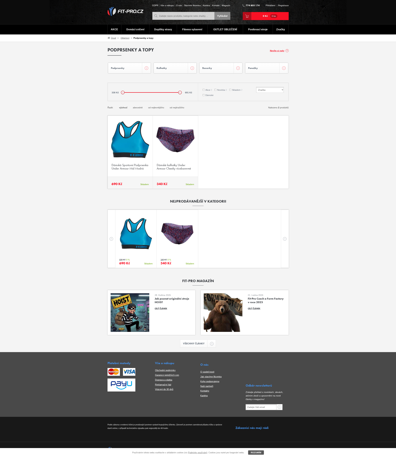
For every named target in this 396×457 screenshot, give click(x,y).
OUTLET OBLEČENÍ (225, 29)
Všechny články (193, 343)
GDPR (155, 5)
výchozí (123, 107)
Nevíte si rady (277, 50)
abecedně (138, 107)
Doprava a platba (163, 380)
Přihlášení (270, 5)
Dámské (209, 95)
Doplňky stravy (163, 29)
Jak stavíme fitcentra (211, 376)
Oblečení (125, 38)
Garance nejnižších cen (167, 375)
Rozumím (256, 452)
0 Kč (269, 16)
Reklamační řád (163, 384)
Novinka (222, 90)
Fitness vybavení (192, 29)
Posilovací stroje (258, 29)
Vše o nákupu (167, 5)
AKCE (114, 29)
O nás (179, 5)
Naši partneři (206, 386)
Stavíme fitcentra (192, 5)
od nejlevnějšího (156, 107)
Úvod (113, 38)
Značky (280, 29)
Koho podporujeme (209, 381)
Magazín (226, 5)
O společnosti (207, 371)
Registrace (283, 5)
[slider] (123, 92)
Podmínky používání (197, 452)
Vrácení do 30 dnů (164, 389)
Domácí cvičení (135, 29)
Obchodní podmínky (165, 370)
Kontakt (216, 5)
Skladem (237, 90)
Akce (208, 90)
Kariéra (206, 5)
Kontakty (204, 390)
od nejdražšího (177, 107)
